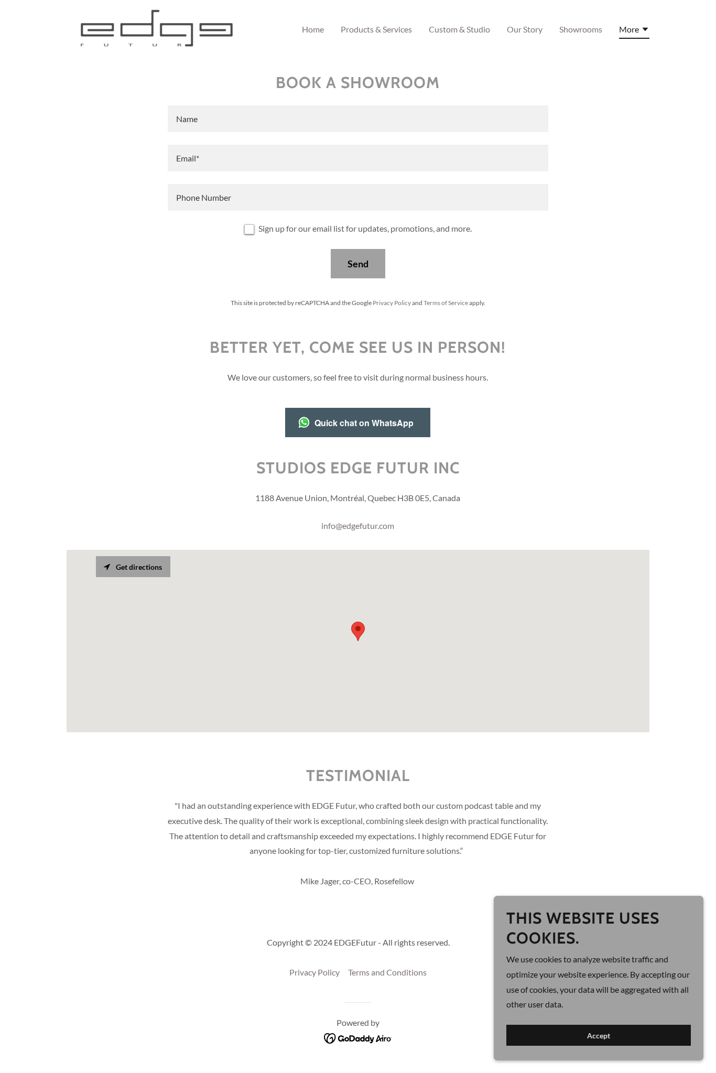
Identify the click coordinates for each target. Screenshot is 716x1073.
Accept (598, 1035)
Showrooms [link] (580, 29)
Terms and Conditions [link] (387, 972)
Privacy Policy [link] (392, 303)
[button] (634, 31)
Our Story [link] (525, 29)
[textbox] (358, 118)
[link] (155, 27)
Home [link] (313, 29)
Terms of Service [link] (446, 303)
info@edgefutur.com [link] (357, 525)
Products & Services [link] (376, 29)
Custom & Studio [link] (459, 29)
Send (358, 263)
